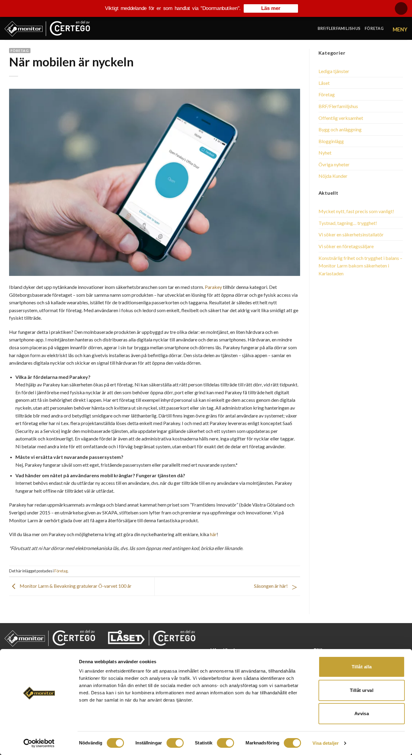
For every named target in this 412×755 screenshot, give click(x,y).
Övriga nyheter (334, 164)
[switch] (175, 743)
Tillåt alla (362, 666)
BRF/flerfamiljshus (339, 28)
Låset (324, 83)
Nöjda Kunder (333, 176)
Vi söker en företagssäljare (346, 246)
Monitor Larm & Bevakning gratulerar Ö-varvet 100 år (75, 586)
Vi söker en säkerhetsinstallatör (351, 234)
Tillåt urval (361, 690)
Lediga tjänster (334, 71)
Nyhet (325, 152)
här (213, 534)
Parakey (213, 287)
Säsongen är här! (271, 586)
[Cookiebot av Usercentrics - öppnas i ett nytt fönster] (39, 743)
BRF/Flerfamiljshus (338, 106)
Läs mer (270, 8)
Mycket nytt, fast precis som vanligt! (356, 211)
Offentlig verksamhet (341, 118)
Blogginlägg (331, 141)
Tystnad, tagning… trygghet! (348, 223)
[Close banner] (401, 8)
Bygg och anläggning (340, 129)
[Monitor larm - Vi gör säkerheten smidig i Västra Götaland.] (47, 28)
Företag (374, 28)
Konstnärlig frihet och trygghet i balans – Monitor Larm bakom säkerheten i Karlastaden (360, 265)
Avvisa (361, 713)
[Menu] (400, 28)
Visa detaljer (325, 743)
